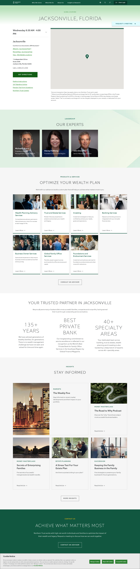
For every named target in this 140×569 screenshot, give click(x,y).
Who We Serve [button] (37, 2)
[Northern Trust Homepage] (17, 2)
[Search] (110, 3)
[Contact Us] (105, 3)
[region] (70, 561)
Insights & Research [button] (73, 2)
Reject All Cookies (108, 561)
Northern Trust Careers (21, 91)
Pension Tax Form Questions (23, 88)
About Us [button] (61, 2)
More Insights (70, 498)
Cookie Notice (38, 565)
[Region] (100, 3)
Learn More (19, 230)
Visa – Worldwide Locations (22, 55)
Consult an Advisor (70, 282)
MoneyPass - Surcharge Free (22, 52)
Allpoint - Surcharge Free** (22, 49)
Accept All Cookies (121, 561)
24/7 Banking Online (20, 84)
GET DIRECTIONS (25, 74)
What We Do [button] (49, 2)
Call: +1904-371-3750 (20, 68)
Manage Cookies (94, 561)
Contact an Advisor (70, 545)
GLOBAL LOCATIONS (70, 12)
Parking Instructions (20, 81)
